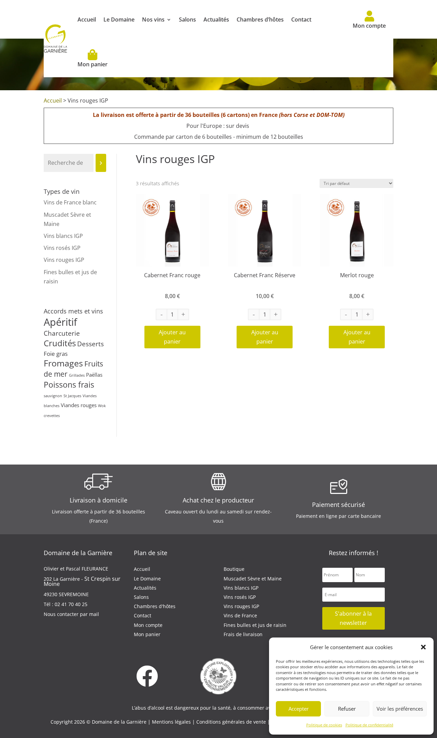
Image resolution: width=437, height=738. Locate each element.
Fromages (63, 363)
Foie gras (56, 354)
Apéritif (60, 322)
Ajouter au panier (172, 336)
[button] (423, 647)
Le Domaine (119, 19)
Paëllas (94, 374)
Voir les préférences (400, 708)
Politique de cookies (324, 724)
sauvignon (53, 395)
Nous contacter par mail (71, 614)
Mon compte (369, 25)
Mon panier (92, 64)
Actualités (216, 19)
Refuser (347, 708)
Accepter (298, 708)
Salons (187, 19)
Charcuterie (62, 333)
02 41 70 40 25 (71, 604)
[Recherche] (101, 163)
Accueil (86, 19)
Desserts (90, 343)
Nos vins (153, 19)
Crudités (60, 343)
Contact (301, 19)
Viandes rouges (79, 405)
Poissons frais (69, 384)
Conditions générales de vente (231, 722)
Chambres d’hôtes (260, 19)
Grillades (77, 375)
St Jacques (72, 395)
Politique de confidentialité (369, 724)
